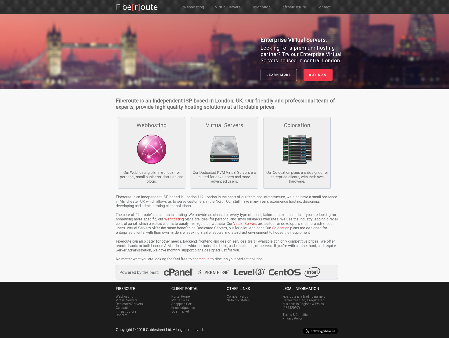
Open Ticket (180, 311)
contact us (201, 259)
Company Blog (237, 296)
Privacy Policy (292, 318)
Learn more (279, 75)
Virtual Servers (228, 7)
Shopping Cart (181, 304)
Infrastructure (293, 7)
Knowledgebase (183, 308)
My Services (180, 300)
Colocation (261, 7)
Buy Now (318, 75)
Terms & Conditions (296, 315)
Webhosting (193, 7)
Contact (324, 7)
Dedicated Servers (129, 304)
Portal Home (180, 296)
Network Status (238, 300)
